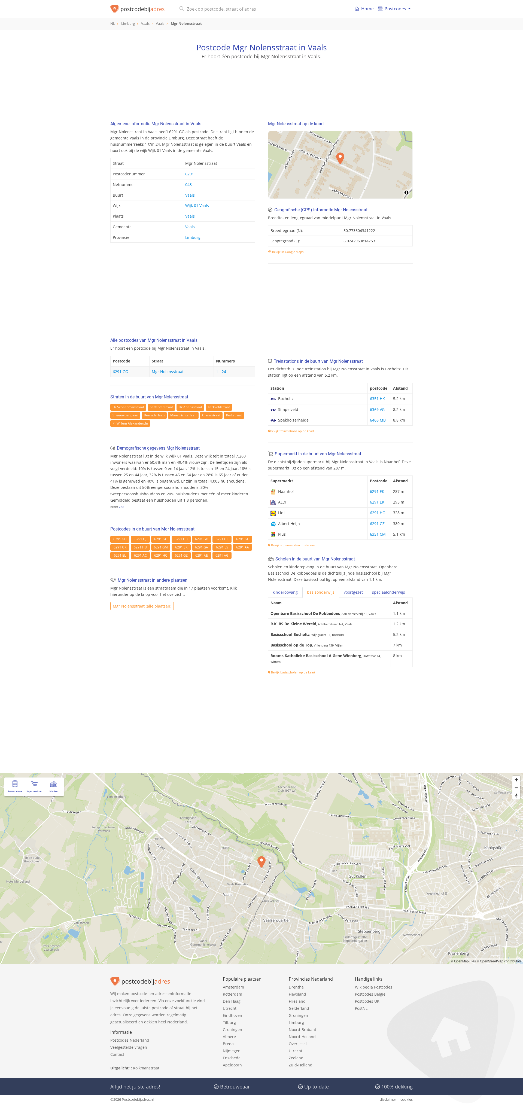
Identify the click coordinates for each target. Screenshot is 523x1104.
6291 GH (120, 539)
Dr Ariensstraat (190, 407)
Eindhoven (232, 1015)
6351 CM (378, 534)
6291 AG (222, 555)
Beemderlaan (154, 415)
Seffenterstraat (161, 407)
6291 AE (201, 555)
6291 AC (140, 555)
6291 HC (160, 555)
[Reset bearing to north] (516, 796)
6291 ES (222, 547)
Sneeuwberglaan (125, 415)
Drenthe (296, 987)
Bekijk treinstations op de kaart (292, 431)
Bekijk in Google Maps (287, 252)
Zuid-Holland (300, 1065)
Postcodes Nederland (129, 1040)
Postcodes (395, 9)
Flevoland (297, 994)
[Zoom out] (516, 788)
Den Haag (232, 1001)
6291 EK (181, 547)
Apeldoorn (232, 1065)
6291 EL (120, 555)
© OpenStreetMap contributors (499, 961)
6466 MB (378, 420)
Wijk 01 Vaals (197, 205)
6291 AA (242, 547)
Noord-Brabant (302, 1029)
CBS (121, 507)
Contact (117, 1054)
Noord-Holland (302, 1036)
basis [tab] (321, 592)
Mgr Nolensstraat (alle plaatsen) (142, 606)
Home (367, 9)
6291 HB (140, 547)
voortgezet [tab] (353, 592)
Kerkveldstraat (219, 407)
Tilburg (229, 1022)
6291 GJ (140, 539)
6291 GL (242, 539)
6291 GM (161, 547)
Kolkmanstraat (146, 1068)
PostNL (361, 1008)
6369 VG (377, 409)
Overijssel (298, 1043)
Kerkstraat (234, 415)
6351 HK (377, 398)
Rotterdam (232, 994)
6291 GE (222, 539)
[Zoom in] (516, 780)
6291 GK (120, 547)
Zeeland (296, 1057)
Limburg (192, 237)
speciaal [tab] (388, 592)
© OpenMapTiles (463, 961)
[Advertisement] (261, 84)
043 (188, 184)
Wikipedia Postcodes (373, 987)
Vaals (190, 195)
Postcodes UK (367, 1001)
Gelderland (299, 1008)
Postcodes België (370, 994)
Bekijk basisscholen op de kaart (292, 672)
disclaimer (388, 1099)
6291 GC (160, 539)
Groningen (232, 1029)
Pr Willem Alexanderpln (130, 423)
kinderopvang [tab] (285, 592)
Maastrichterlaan (183, 415)
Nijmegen (232, 1050)
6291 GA (201, 547)
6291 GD (201, 539)
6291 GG (120, 371)
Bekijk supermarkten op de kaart (293, 545)
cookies (406, 1099)
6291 (189, 173)
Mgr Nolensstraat (168, 371)
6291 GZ (181, 555)
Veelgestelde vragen (128, 1047)
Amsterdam (233, 987)
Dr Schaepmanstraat (128, 407)
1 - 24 (221, 371)
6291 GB (181, 539)
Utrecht (229, 1008)
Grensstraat (211, 415)
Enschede (232, 1057)
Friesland (297, 1001)
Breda (228, 1043)
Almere (229, 1036)
